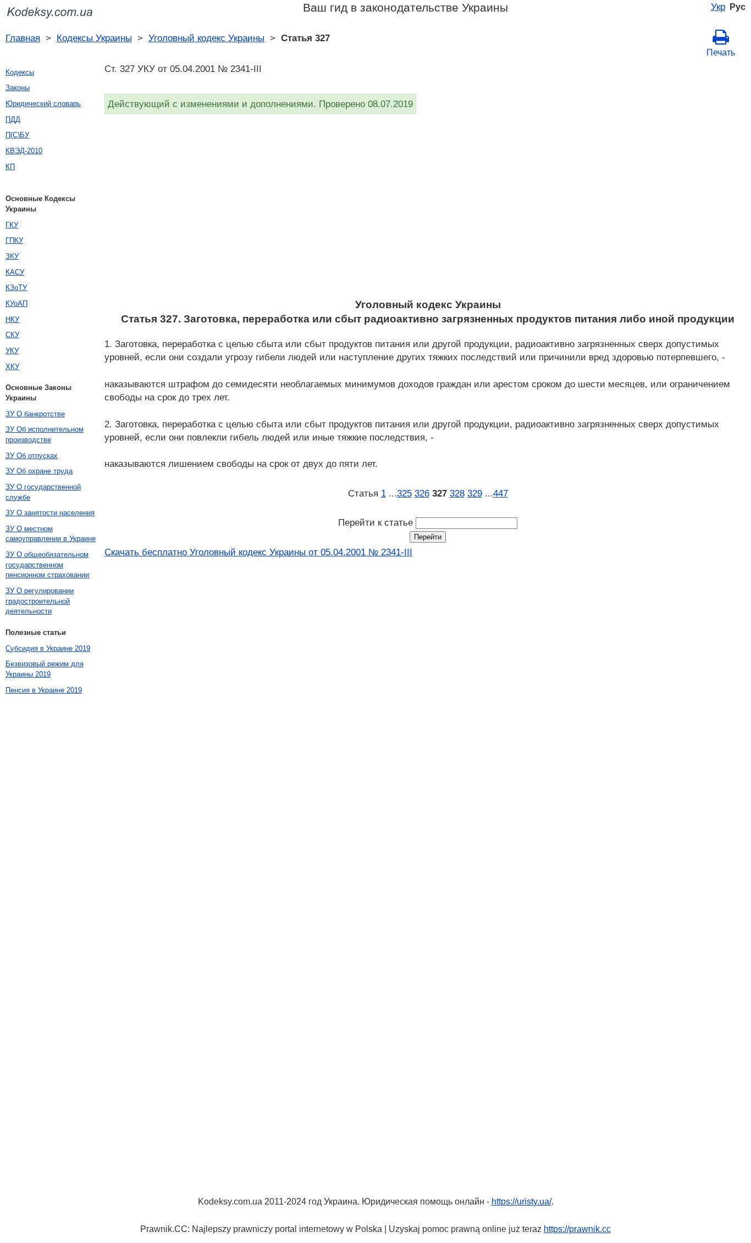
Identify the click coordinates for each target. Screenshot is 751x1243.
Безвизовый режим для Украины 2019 (44, 669)
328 (457, 493)
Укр (718, 6)
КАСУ (14, 272)
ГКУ (11, 225)
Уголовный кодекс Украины (206, 37)
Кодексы (19, 72)
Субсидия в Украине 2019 (47, 648)
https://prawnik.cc (577, 1229)
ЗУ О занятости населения (50, 513)
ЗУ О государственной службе (43, 492)
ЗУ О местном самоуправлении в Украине (50, 534)
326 (422, 493)
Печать (720, 52)
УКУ (12, 351)
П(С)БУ (17, 135)
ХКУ (12, 367)
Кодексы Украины (94, 37)
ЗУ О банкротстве (35, 414)
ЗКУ (12, 256)
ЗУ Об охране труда (39, 471)
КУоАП (16, 303)
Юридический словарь (43, 103)
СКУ (12, 335)
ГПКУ (14, 240)
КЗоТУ (16, 287)
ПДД (12, 119)
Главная (22, 37)
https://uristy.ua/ (521, 1201)
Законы (17, 87)
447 (500, 493)
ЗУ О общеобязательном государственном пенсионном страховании (47, 564)
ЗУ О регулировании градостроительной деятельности (39, 601)
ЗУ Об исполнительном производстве (44, 434)
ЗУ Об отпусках (31, 456)
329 (474, 493)
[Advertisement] (427, 210)
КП (10, 167)
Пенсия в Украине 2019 (43, 690)
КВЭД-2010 (23, 151)
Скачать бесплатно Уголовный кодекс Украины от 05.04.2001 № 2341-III (258, 552)
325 (404, 493)
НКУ (12, 319)
